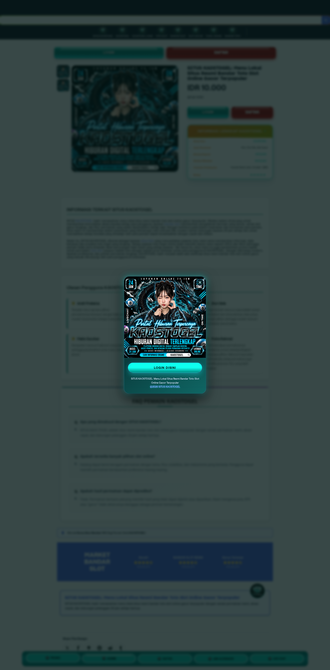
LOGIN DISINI (165, 367)
